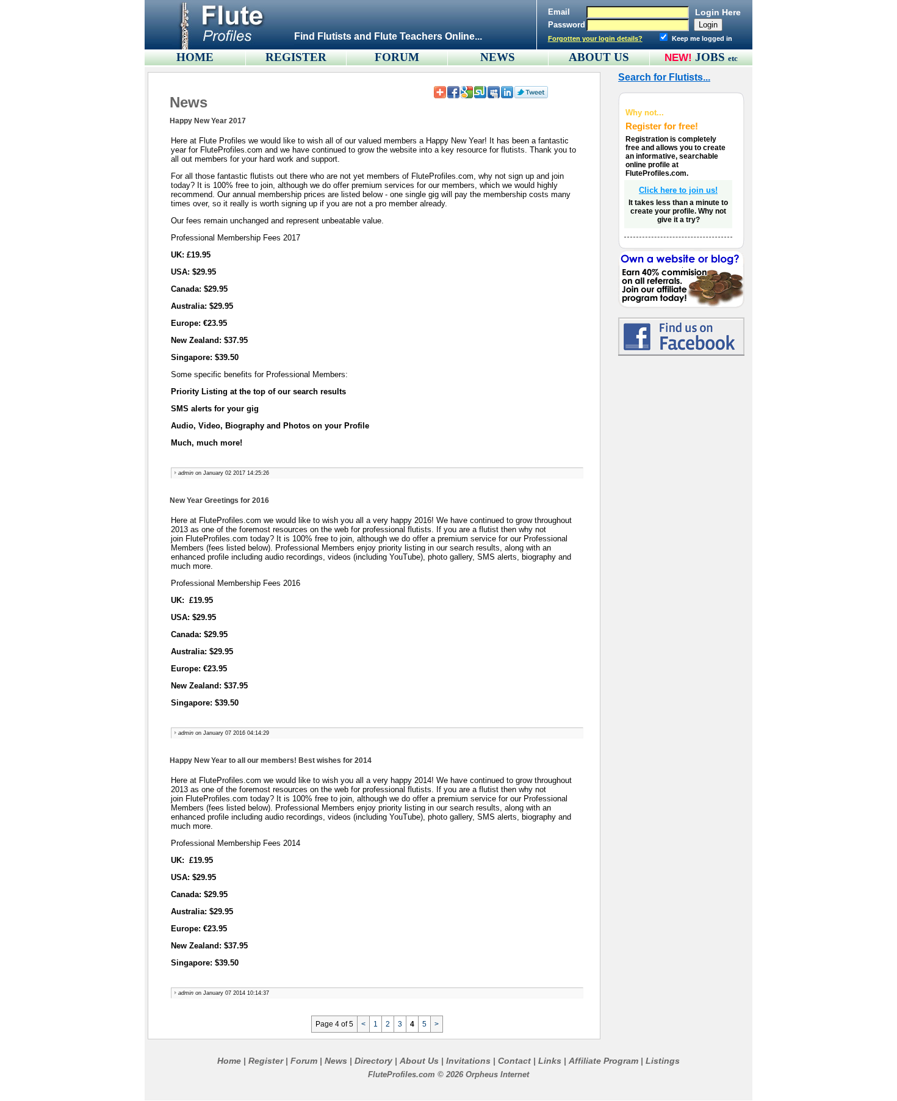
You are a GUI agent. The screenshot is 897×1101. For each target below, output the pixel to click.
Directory (373, 1061)
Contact (514, 1061)
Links (549, 1061)
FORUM (397, 57)
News (336, 1061)
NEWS (497, 57)
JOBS (716, 57)
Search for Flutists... (664, 77)
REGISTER (295, 57)
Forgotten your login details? (595, 38)
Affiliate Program (603, 1061)
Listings (663, 1061)
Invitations (468, 1061)
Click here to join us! (678, 190)
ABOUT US (599, 57)
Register (265, 1061)
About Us (419, 1061)
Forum (303, 1061)
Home (229, 1061)
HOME (195, 57)
